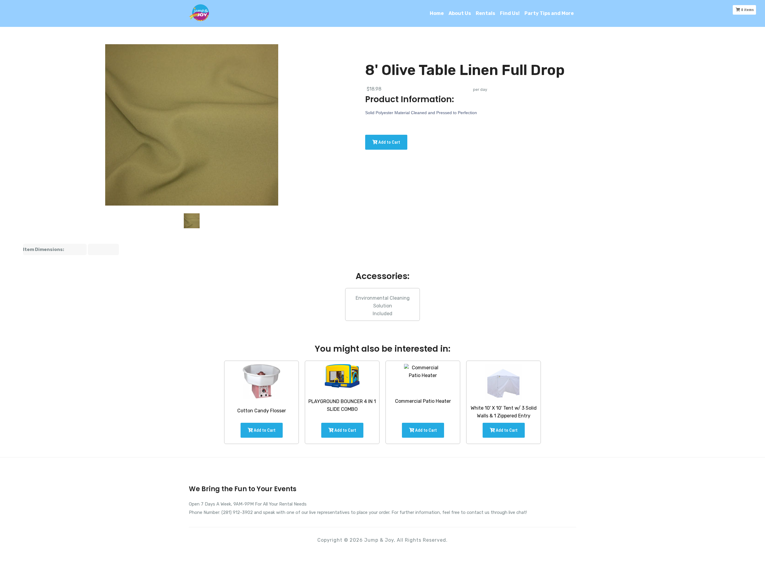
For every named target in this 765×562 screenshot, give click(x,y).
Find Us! (510, 13)
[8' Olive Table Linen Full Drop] (192, 220)
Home (437, 13)
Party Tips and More (549, 13)
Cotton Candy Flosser (261, 411)
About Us (460, 13)
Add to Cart (388, 142)
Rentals (485, 13)
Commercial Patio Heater (423, 401)
